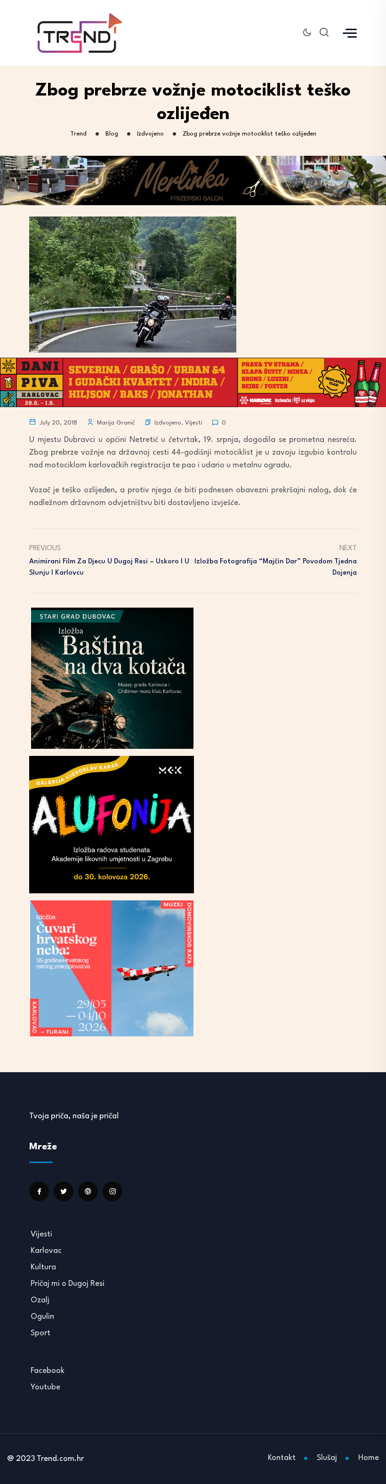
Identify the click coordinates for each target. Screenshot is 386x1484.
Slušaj (327, 1458)
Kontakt (282, 1458)
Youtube (45, 1387)
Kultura (43, 1267)
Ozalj (40, 1300)
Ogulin (42, 1317)
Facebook (47, 1371)
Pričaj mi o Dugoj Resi (68, 1284)
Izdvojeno (167, 423)
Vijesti (193, 423)
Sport (40, 1333)
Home (368, 1458)
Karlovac (46, 1251)
